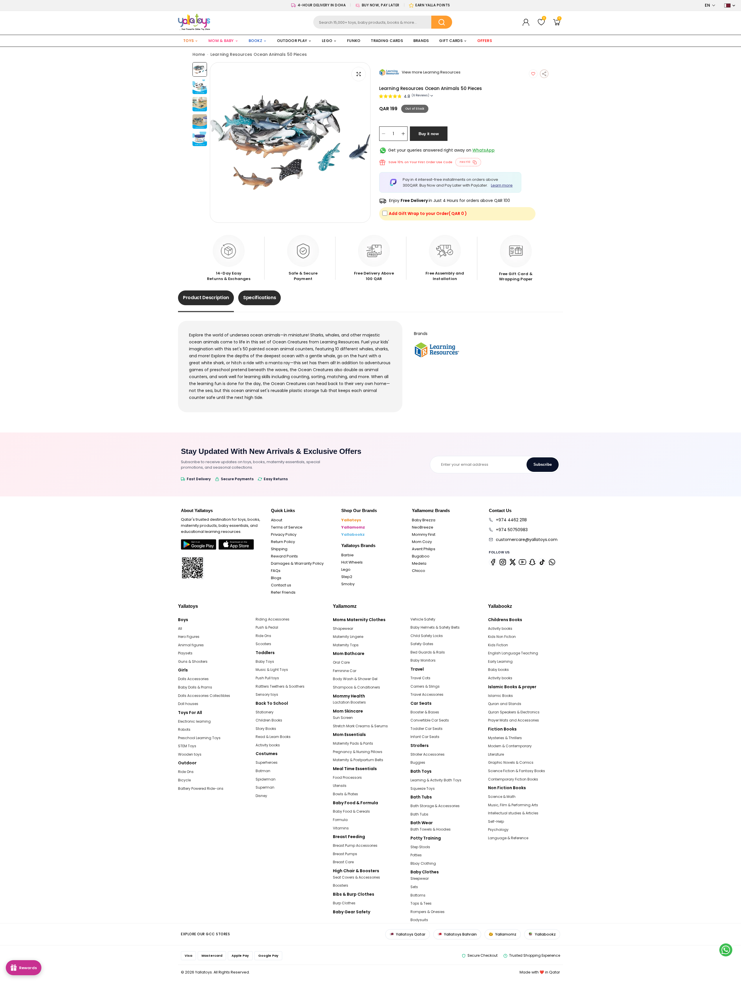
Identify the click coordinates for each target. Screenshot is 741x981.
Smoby (348, 584)
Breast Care (343, 861)
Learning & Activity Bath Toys (435, 780)
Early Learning (500, 661)
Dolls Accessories (193, 678)
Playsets (185, 653)
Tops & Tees (421, 903)
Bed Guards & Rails (427, 652)
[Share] (544, 73)
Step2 (346, 576)
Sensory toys (267, 694)
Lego (346, 569)
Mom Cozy (422, 541)
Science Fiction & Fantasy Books (516, 770)
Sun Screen (343, 717)
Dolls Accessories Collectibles (204, 695)
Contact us (281, 585)
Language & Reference (508, 837)
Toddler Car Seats (426, 728)
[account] (526, 22)
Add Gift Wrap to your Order (428, 213)
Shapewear (343, 628)
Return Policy (283, 541)
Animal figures (191, 645)
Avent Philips (423, 549)
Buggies (417, 762)
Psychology (498, 829)
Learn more (502, 185)
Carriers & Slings (425, 686)
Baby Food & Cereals (351, 811)
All (180, 628)
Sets (414, 886)
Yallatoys (351, 520)
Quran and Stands (504, 703)
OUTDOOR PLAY (292, 40)
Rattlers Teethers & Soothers (280, 686)
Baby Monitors (423, 660)
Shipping (279, 549)
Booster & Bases (424, 712)
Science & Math (502, 796)
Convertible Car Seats (429, 720)
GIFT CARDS (451, 40)
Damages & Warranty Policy (297, 563)
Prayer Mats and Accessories (513, 720)
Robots (184, 729)
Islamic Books (500, 695)
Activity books (268, 745)
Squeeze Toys (422, 788)
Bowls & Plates (345, 794)
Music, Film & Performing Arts (513, 805)
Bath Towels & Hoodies (430, 829)
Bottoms (417, 895)
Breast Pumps (345, 853)
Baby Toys (265, 661)
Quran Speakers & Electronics (514, 712)
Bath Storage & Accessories (435, 805)
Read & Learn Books (273, 736)
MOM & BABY (221, 40)
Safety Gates (421, 643)
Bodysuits (419, 919)
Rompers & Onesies (427, 911)
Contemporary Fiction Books (513, 779)
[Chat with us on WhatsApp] (725, 949)
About (276, 520)
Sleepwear (419, 878)
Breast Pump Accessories (355, 845)
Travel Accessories (426, 694)
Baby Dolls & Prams (195, 687)
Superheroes (267, 762)
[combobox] (382, 22)
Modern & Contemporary (510, 745)
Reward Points (284, 556)
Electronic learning (194, 721)
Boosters (340, 885)
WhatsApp (483, 150)
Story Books (266, 728)
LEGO (327, 40)
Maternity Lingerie (348, 636)
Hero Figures (188, 636)
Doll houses (188, 703)
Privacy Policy (283, 534)
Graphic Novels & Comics (510, 762)
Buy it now (429, 133)
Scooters (263, 643)
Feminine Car (344, 670)
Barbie (347, 555)
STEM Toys (187, 745)
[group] (290, 142)
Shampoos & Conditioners (356, 687)
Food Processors (347, 777)
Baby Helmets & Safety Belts (435, 627)
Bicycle (184, 780)
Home (198, 54)
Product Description (206, 297)
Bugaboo (421, 556)
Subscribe (542, 464)
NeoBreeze (422, 527)
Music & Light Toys (272, 669)
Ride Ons (186, 771)
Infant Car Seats (424, 736)
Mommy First (423, 534)
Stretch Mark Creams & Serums (360, 726)
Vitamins (341, 828)
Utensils (339, 785)
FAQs (275, 570)
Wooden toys (189, 754)
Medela (419, 563)
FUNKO (353, 40)
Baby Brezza (423, 520)
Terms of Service (286, 527)
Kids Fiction (498, 645)
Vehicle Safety (422, 619)
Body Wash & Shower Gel (355, 678)
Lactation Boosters (349, 702)
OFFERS (485, 40)
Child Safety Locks (426, 635)
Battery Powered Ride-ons (200, 788)
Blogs (276, 578)
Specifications (259, 297)
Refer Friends (283, 592)
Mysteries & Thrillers (505, 737)
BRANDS (421, 40)
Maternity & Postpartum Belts (358, 759)
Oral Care (341, 662)
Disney (261, 795)
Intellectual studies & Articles (513, 813)
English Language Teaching (513, 653)
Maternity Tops (346, 645)
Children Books (269, 720)
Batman (263, 770)
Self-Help (496, 821)
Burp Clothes (344, 903)
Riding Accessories (272, 619)
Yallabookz (353, 534)
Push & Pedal (267, 627)
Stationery (265, 712)
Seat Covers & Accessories (356, 877)
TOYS (188, 40)
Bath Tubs (419, 814)
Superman (265, 787)
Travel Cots (420, 678)
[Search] (441, 22)
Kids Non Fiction (502, 636)
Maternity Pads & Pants (353, 743)
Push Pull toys (267, 678)
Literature (496, 754)
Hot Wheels (352, 562)
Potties (416, 855)
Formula (340, 819)
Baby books (498, 669)
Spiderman (266, 779)
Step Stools (420, 846)
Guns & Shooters (193, 661)
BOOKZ (255, 40)
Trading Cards (387, 40)
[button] (710, 5)
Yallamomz (353, 527)
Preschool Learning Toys (199, 737)
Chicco (418, 570)
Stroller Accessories (427, 754)
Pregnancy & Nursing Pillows (357, 751)
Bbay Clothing (423, 863)
